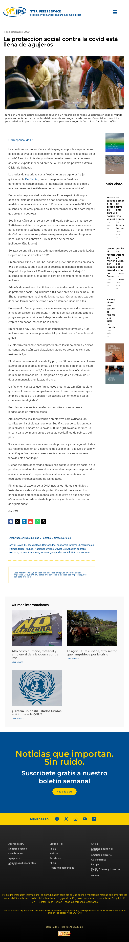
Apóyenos (14, 858)
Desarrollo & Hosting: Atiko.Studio (64, 927)
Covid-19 (21, 545)
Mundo (29, 548)
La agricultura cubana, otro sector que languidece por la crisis (92, 652)
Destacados (49, 545)
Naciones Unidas (44, 548)
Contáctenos (15, 853)
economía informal (67, 545)
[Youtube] (84, 819)
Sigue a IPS (56, 843)
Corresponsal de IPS (21, 140)
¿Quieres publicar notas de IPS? (22, 864)
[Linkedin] (94, 819)
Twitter (54, 853)
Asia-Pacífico (98, 859)
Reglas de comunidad (62, 867)
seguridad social (60, 552)
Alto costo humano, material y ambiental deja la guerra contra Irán (35, 654)
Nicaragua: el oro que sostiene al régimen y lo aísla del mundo (113, 313)
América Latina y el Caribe (102, 849)
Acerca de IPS (16, 843)
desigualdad (34, 545)
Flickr (53, 863)
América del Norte (101, 855)
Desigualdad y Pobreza (38, 537)
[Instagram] (75, 819)
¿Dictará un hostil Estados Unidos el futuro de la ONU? (36, 712)
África (94, 843)
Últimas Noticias (61, 537)
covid (12, 545)
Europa (95, 864)
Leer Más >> (109, 225)
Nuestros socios (17, 848)
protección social (29, 552)
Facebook (55, 858)
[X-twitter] (66, 819)
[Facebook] (57, 819)
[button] (10, 521)
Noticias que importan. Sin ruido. (64, 758)
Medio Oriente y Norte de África (105, 870)
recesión (45, 552)
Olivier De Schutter (65, 548)
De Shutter (31, 179)
